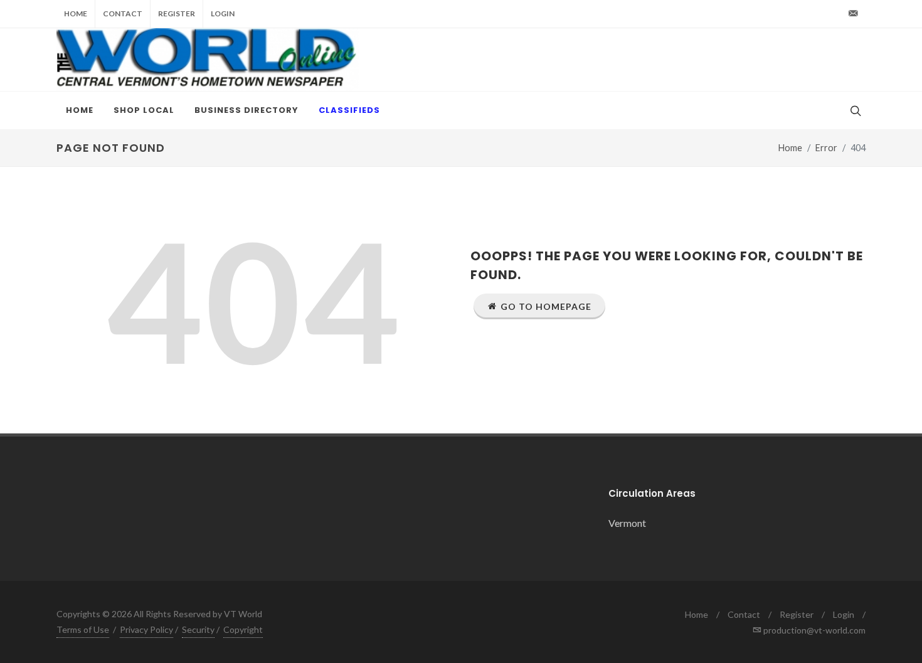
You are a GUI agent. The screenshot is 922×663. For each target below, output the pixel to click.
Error (826, 147)
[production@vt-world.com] (853, 14)
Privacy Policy (146, 629)
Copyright (243, 629)
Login (223, 13)
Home (75, 13)
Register (176, 13)
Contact (122, 13)
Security (198, 629)
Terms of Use (82, 629)
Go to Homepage (546, 306)
